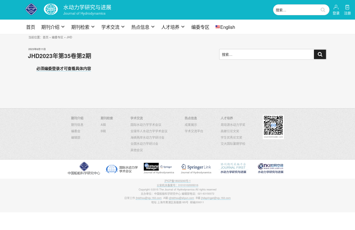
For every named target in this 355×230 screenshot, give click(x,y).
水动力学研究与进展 (87, 7)
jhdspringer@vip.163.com (216, 198)
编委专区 (200, 26)
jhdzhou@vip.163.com (149, 198)
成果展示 (191, 124)
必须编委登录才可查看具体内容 (63, 68)
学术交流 (110, 26)
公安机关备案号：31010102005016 (177, 185)
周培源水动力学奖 (233, 124)
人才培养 (170, 26)
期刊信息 (77, 124)
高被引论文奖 (230, 131)
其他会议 (136, 150)
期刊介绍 (50, 26)
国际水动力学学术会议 (145, 124)
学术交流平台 (194, 131)
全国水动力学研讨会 (144, 143)
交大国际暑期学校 (233, 143)
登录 (336, 12)
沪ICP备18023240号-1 (177, 181)
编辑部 (75, 137)
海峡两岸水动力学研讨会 (147, 137)
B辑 (103, 131)
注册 (347, 12)
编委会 (75, 131)
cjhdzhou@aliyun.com (181, 198)
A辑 (103, 124)
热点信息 (140, 26)
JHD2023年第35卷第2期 (59, 55)
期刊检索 (80, 26)
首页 (30, 26)
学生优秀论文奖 (231, 137)
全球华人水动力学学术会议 (148, 131)
